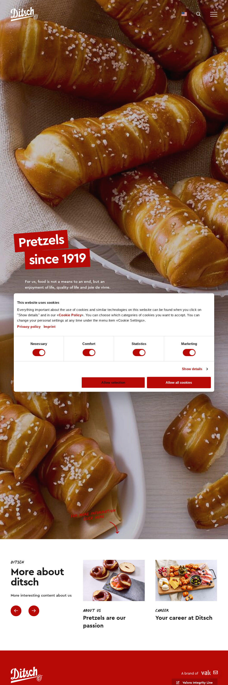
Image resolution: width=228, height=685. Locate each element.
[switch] (89, 352)
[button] (198, 14)
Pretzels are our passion (104, 622)
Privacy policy (29, 326)
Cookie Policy (70, 315)
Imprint (50, 326)
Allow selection (113, 382)
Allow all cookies (179, 382)
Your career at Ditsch (184, 618)
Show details (192, 369)
